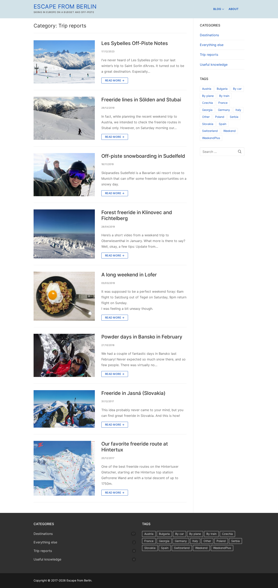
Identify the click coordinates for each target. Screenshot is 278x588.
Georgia (207, 110)
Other (206, 116)
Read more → (115, 80)
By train (224, 95)
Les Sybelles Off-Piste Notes (134, 43)
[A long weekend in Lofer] (64, 296)
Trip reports (209, 55)
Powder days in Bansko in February (141, 337)
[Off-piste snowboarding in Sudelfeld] (64, 174)
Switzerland (210, 130)
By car (237, 88)
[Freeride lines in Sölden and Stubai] (64, 118)
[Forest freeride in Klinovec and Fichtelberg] (64, 233)
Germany (224, 110)
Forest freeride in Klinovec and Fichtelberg (136, 215)
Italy (238, 110)
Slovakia (207, 124)
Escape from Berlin (65, 6)
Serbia (234, 116)
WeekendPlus (211, 138)
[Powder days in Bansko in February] (64, 355)
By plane (208, 95)
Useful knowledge (214, 64)
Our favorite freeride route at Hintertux (134, 447)
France (223, 102)
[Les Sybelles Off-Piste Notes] (64, 61)
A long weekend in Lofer (129, 275)
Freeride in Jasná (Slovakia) (133, 393)
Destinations (209, 35)
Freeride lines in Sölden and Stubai (141, 100)
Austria (206, 88)
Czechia (207, 102)
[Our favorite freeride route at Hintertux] (64, 468)
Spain (222, 124)
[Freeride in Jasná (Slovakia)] (64, 409)
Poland (219, 116)
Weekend (229, 130)
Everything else (211, 45)
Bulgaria (222, 88)
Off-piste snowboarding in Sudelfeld (143, 156)
